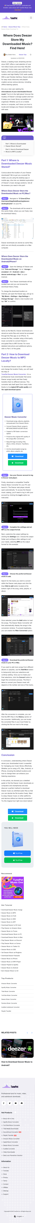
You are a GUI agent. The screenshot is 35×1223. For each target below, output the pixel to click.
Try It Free (18, 853)
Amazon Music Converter (11, 1138)
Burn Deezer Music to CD (9, 971)
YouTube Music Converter (11, 1125)
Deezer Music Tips (14, 27)
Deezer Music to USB (8, 949)
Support (5, 1194)
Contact (5, 1184)
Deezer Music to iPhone (9, 958)
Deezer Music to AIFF (8, 922)
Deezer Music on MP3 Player (11, 962)
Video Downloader (9, 1152)
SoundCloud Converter (10, 1132)
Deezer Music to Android (9, 968)
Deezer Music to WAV (8, 919)
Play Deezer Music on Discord (11, 940)
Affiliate (5, 1187)
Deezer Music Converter (11, 1145)
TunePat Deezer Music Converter (13, 374)
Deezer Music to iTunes (9, 931)
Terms (5, 1181)
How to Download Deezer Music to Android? (16, 1063)
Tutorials (6, 1170)
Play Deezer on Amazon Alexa (11, 928)
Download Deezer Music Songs (11, 910)
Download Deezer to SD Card (11, 925)
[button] (32, 1033)
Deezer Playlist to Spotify (9, 965)
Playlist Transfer (8, 1135)
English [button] (19, 1216)
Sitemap (5, 1191)
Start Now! (18, 10)
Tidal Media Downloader (10, 1128)
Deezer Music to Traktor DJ (10, 946)
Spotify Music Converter (11, 1122)
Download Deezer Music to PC (11, 934)
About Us (6, 1167)
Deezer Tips (23, 54)
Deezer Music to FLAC (8, 916)
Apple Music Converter (10, 1142)
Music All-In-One (8, 1118)
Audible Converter (9, 1149)
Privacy (5, 1177)
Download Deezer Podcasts (10, 955)
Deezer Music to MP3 (8, 913)
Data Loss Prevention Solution (12, 1155)
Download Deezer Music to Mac (12, 937)
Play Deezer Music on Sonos (11, 943)
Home (5, 27)
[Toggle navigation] (31, 18)
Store (5, 1174)
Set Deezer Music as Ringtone (11, 952)
